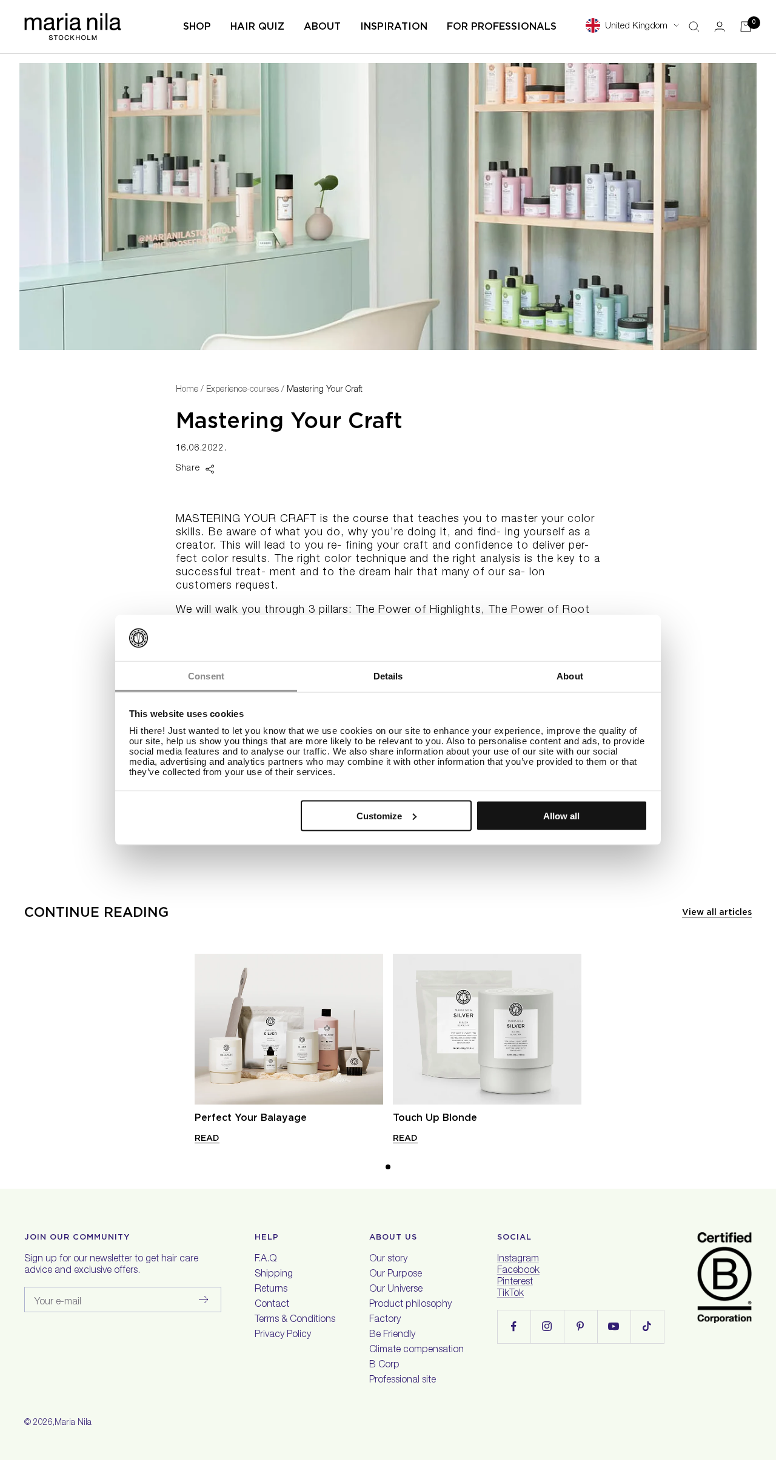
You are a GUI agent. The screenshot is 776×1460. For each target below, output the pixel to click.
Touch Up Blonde (435, 1117)
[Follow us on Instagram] (547, 1326)
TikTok (510, 1294)
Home (187, 390)
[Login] (719, 26)
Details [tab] (388, 676)
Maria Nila (73, 1423)
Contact (272, 1305)
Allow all (561, 815)
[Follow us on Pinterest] (580, 1326)
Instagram (518, 1259)
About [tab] (570, 676)
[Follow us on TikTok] (647, 1326)
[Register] (204, 1299)
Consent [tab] (206, 676)
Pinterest (515, 1282)
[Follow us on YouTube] (613, 1326)
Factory (385, 1320)
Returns (271, 1290)
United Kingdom (636, 26)
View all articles (717, 912)
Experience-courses (242, 390)
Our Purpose (395, 1275)
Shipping (274, 1275)
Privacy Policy (283, 1335)
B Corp (384, 1365)
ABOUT (322, 26)
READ (207, 1138)
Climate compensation (416, 1350)
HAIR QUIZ (257, 26)
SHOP (197, 26)
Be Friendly (392, 1335)
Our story (388, 1259)
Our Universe (396, 1290)
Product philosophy (410, 1305)
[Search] (694, 26)
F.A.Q (265, 1259)
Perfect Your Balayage (251, 1117)
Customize (379, 815)
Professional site (402, 1381)
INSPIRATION (393, 26)
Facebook (518, 1271)
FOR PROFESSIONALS (502, 26)
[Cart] (746, 26)
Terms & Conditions (295, 1320)
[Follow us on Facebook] (513, 1326)
